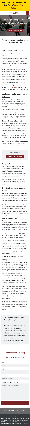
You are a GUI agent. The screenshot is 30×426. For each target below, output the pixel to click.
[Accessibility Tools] (29, 18)
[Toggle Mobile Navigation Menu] (27, 13)
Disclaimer (11, 412)
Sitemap (23, 410)
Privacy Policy (19, 412)
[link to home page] (15, 13)
